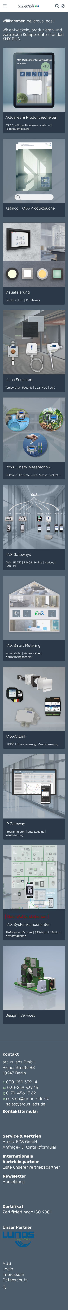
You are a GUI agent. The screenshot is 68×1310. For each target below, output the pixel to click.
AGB (7, 1263)
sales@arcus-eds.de (25, 1104)
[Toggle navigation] (5, 5)
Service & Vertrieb (22, 1136)
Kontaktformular (21, 1111)
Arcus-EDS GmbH (20, 1141)
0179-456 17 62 (21, 1093)
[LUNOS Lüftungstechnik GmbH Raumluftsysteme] (18, 1239)
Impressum (13, 1274)
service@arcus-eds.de (27, 1098)
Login (8, 1269)
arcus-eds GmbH (19, 1062)
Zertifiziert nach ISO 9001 (27, 1212)
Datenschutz (15, 1280)
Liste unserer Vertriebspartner (31, 1167)
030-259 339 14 (21, 1082)
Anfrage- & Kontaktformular (29, 1147)
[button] (62, 6)
